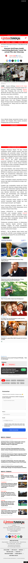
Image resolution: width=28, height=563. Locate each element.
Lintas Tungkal (12, 55)
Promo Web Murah (11, 543)
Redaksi (21, 549)
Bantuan (25, 89)
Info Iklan (14, 549)
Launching (13, 383)
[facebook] (7, 537)
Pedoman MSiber (9, 553)
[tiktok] (21, 537)
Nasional (8, 42)
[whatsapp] (18, 537)
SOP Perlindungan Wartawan (14, 546)
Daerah (13, 42)
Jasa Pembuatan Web (14, 542)
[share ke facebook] (10, 61)
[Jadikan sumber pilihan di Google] (7, 61)
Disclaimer (6, 549)
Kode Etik (18, 551)
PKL (18, 383)
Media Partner (23, 542)
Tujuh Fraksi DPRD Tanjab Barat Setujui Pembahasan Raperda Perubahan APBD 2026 (9, 512)
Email (3, 417)
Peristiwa (20, 42)
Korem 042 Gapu (6, 383)
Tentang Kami (9, 551)
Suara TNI (6, 46)
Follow (23, 369)
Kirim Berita (18, 543)
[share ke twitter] (13, 61)
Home (2, 42)
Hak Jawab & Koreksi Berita (14, 545)
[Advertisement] (14, 18)
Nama (3, 411)
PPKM (2, 159)
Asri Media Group (13, 555)
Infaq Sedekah (5, 542)
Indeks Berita (18, 553)
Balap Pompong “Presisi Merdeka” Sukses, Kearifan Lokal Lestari (9, 477)
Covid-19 (25, 213)
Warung (25, 91)
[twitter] (9, 537)
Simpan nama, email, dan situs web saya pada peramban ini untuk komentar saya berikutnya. (14, 425)
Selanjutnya (12, 364)
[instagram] (12, 537)
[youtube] (15, 537)
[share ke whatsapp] (15, 61)
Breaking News (20, 380)
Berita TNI (13, 380)
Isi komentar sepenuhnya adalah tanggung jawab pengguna (13, 397)
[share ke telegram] (18, 61)
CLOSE (25, 562)
